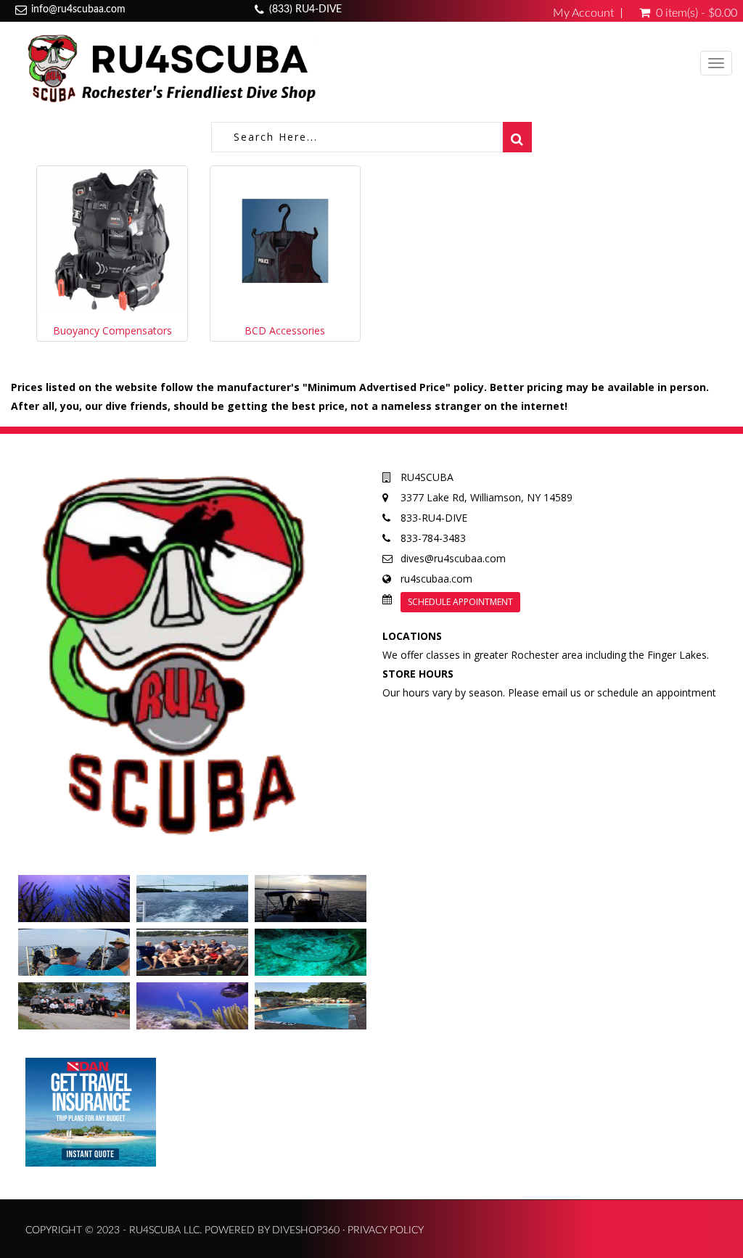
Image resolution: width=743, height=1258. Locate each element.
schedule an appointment (656, 692)
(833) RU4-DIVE (305, 9)
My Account (583, 13)
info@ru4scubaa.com (78, 9)
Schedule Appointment (460, 602)
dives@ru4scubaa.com (453, 558)
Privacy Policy (386, 1230)
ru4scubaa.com (436, 578)
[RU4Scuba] (169, 68)
